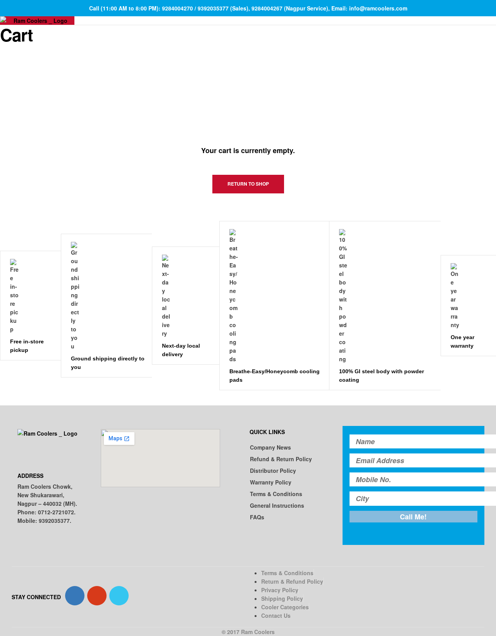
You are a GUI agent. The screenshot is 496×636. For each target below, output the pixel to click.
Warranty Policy (270, 482)
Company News (270, 447)
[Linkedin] (119, 595)
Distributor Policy (273, 470)
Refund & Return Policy (281, 459)
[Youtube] (97, 595)
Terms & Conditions (276, 494)
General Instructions (277, 505)
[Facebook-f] (74, 595)
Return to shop (248, 183)
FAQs (257, 517)
